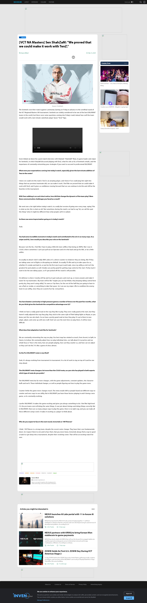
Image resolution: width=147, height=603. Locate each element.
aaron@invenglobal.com (39, 480)
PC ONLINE (38, 473)
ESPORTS (27, 473)
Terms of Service (70, 584)
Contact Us (58, 584)
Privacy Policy (83, 584)
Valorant (54, 473)
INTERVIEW (35, 2)
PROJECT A (44, 473)
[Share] (49, 57)
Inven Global (7, 2)
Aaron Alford (35, 477)
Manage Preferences (43, 600)
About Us (48, 584)
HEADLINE (32, 473)
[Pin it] (65, 57)
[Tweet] (41, 57)
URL (73, 57)
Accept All (129, 598)
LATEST (26, 2)
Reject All (129, 593)
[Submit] (57, 57)
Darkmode (127, 2)
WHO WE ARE (18, 2)
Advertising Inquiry (96, 584)
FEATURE (51, 2)
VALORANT (49, 473)
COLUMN (43, 2)
